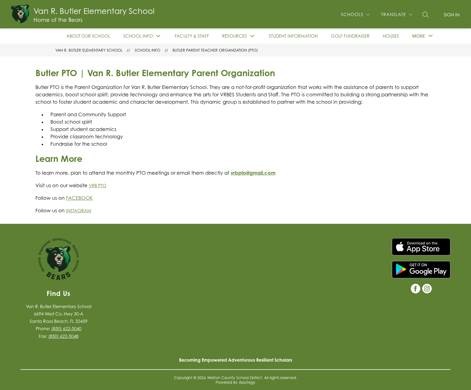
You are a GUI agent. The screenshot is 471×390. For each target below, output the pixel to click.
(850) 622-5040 (66, 328)
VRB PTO (97, 185)
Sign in (452, 14)
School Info (138, 36)
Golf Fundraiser (350, 36)
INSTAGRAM (78, 210)
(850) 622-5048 (63, 336)
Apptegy (247, 382)
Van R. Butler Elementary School (88, 50)
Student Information (293, 36)
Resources (234, 36)
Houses (391, 36)
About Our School (88, 36)
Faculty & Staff (192, 36)
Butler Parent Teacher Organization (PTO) (215, 50)
